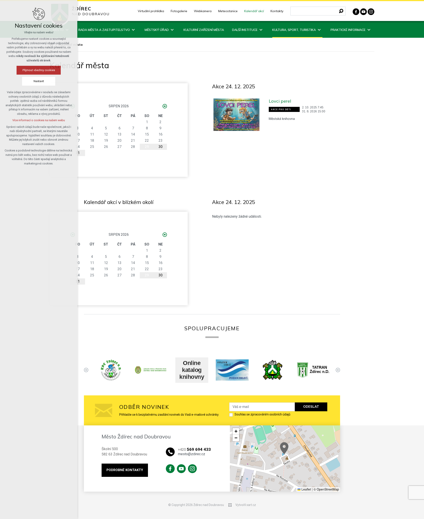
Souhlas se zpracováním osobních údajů (262, 414)
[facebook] (356, 11)
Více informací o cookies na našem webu (38, 120)
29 (147, 147)
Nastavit (39, 81)
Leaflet (306, 489)
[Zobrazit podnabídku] (133, 29)
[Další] (86, 370)
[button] (284, 448)
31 (78, 153)
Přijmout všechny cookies (39, 70)
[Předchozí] (338, 370)
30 (161, 147)
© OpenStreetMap (326, 489)
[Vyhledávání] (318, 11)
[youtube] (363, 11)
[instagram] (371, 11)
